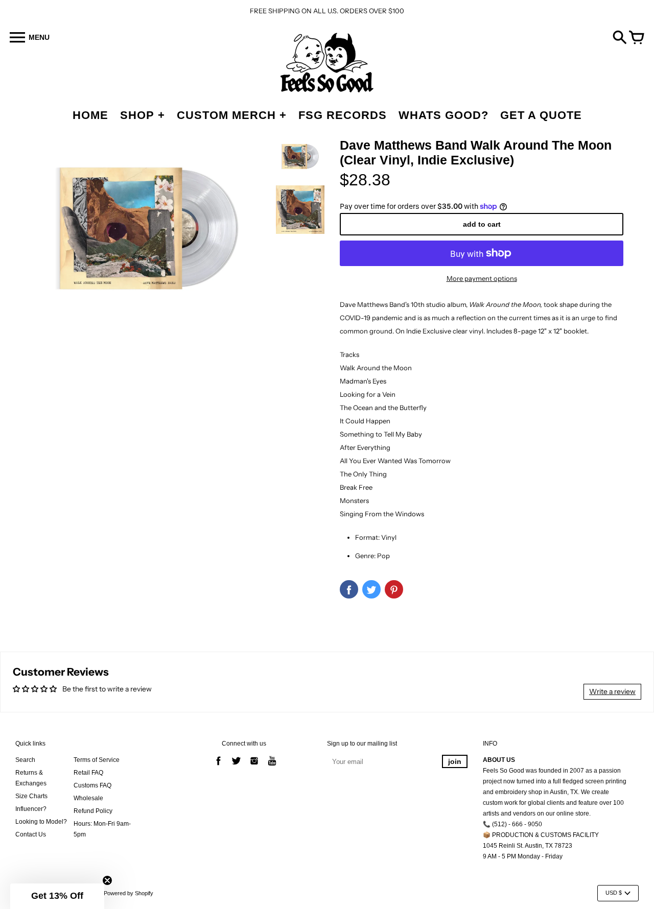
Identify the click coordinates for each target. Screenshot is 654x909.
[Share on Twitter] (371, 589)
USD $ (613, 893)
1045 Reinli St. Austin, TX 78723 (527, 845)
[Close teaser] (107, 880)
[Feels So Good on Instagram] (254, 766)
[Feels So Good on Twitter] (236, 766)
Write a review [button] (612, 691)
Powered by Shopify (128, 893)
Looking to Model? (41, 821)
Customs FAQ (92, 785)
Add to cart (482, 224)
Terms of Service (97, 759)
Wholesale (88, 798)
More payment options (482, 278)
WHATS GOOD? (443, 115)
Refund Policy (93, 811)
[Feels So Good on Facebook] (218, 766)
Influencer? (30, 808)
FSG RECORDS (342, 115)
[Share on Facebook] (349, 589)
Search (25, 759)
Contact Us (30, 834)
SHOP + (142, 115)
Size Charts (31, 796)
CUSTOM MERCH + (232, 115)
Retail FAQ (88, 772)
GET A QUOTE (541, 115)
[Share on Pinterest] (394, 589)
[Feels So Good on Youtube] (272, 766)
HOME (90, 115)
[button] (57, 896)
